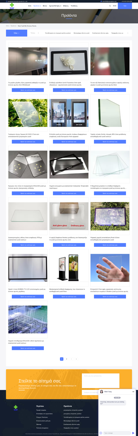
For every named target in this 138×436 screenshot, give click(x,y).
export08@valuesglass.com (109, 1)
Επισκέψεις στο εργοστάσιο (44, 413)
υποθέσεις (74, 6)
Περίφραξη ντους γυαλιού (90, 33)
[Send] (133, 433)
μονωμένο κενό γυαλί (107, 33)
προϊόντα (13, 26)
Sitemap (38, 424)
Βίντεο (45, 6)
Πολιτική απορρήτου (42, 428)
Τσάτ (125, 6)
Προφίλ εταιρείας (41, 410)
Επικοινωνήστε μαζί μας (43, 421)
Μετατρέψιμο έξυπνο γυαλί (53, 33)
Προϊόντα (37, 6)
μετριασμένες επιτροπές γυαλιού (73, 410)
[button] (38, 33)
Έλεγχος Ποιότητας (42, 417)
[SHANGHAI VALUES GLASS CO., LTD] (12, 6)
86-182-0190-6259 (127, 1)
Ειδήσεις (66, 6)
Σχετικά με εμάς (54, 6)
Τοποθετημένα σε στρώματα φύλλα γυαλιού (76, 417)
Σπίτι (29, 6)
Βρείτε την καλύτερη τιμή (28, 90)
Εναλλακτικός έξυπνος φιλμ (72, 33)
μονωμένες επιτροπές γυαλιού (72, 413)
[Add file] (101, 433)
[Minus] (133, 392)
